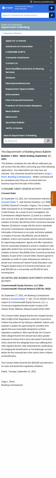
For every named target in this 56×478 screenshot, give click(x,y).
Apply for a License (16, 40)
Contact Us (12, 63)
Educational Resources (18, 83)
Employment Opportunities (20, 89)
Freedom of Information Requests (24, 105)
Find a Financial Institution (19, 100)
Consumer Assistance (17, 57)
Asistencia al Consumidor (19, 46)
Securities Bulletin (15, 122)
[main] (28, 249)
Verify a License (14, 128)
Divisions (10, 77)
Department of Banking (12, 33)
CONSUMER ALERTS (15, 51)
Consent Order (8, 202)
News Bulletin (13, 111)
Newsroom (11, 116)
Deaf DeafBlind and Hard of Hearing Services (25, 70)
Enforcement (12, 94)
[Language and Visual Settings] (52, 8)
